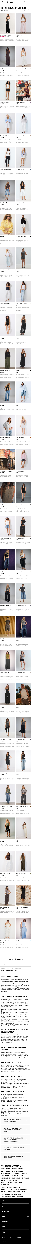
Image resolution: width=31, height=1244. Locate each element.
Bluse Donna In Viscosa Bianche (20, 1178)
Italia (3, 1237)
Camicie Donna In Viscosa (20, 1173)
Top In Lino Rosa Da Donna (8, 1196)
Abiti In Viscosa (5, 1171)
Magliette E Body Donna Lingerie (9, 1180)
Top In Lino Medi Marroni (20, 1189)
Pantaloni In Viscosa (17, 1169)
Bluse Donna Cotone (6, 1173)
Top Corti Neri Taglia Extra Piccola (10, 1187)
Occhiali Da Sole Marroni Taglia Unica (11, 1182)
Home (3, 968)
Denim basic (20, 1196)
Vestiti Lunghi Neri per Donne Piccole (11, 1194)
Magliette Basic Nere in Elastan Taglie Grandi (13, 1191)
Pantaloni (17, 968)
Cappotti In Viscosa (6, 1189)
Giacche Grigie (5, 1185)
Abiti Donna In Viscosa (17, 1175)
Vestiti (9, 968)
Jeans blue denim (5, 1169)
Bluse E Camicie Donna (17, 1171)
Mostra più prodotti (15, 959)
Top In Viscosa (5, 1175)
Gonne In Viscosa (5, 1178)
